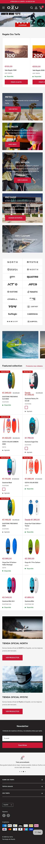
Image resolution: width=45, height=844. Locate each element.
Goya (4, 447)
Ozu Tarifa (8, 73)
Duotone (5, 402)
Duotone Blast (7, 482)
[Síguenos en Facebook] (4, 815)
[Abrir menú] (3, 8)
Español (6, 804)
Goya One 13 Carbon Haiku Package (9, 564)
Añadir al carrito (16, 82)
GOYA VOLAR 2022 (31, 482)
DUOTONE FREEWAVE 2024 (10, 525)
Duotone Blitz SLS (8, 601)
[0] (40, 7)
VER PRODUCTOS (12, 658)
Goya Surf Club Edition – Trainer (33, 525)
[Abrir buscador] (31, 8)
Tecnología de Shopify (8, 839)
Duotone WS (6, 604)
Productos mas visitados (34, 366)
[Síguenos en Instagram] (8, 815)
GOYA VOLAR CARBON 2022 (10, 443)
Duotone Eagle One (31, 442)
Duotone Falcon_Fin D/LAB (31, 400)
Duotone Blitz (29, 601)
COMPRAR (23, 25)
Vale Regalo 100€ (10, 70)
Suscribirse (22, 745)
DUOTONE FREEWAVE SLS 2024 (10, 398)
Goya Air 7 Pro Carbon (32, 562)
